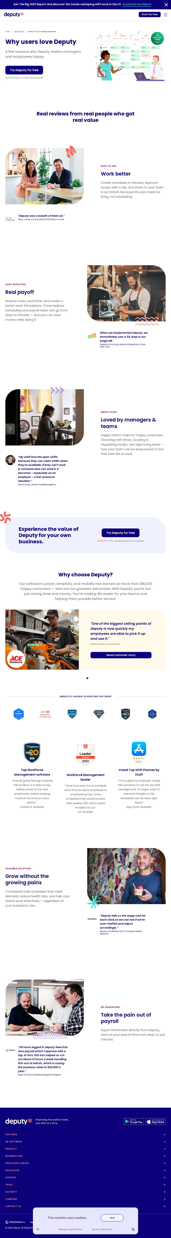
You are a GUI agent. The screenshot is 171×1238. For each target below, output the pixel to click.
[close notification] (166, 5)
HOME (7, 32)
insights (19, 32)
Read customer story (121, 655)
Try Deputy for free (24, 70)
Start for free (150, 14)
